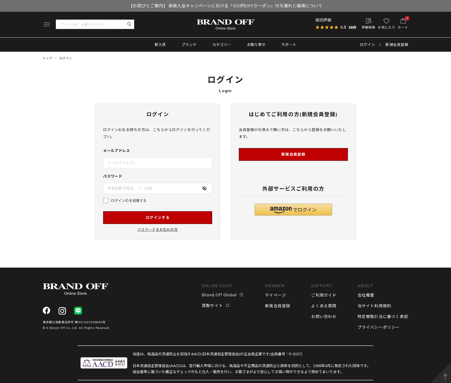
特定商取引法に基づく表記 (383, 316)
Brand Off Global (219, 294)
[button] (293, 209)
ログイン (367, 44)
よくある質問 (323, 305)
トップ (47, 58)
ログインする (158, 217)
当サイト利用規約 (374, 305)
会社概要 (366, 295)
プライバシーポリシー (379, 327)
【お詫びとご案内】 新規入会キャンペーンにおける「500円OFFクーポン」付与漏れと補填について (225, 5)
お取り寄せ (256, 44)
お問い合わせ (323, 316)
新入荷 (160, 44)
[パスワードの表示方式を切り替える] (204, 188)
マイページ (275, 295)
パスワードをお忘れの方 (158, 229)
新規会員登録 (396, 44)
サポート (288, 44)
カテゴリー (221, 44)
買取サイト (212, 305)
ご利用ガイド (323, 295)
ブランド (189, 44)
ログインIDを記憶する (129, 200)
